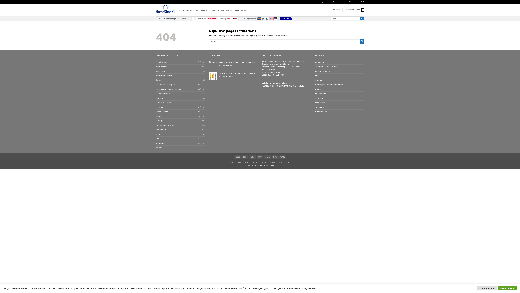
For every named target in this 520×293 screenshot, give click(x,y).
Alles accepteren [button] (507, 288)
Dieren (159, 80)
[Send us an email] (363, 2)
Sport (158, 134)
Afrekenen (319, 62)
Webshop (319, 107)
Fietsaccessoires (163, 94)
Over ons (229, 10)
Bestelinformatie (352, 2)
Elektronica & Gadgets (165, 84)
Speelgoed (161, 130)
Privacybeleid (341, 2)
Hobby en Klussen (163, 102)
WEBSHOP (189, 10)
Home (181, 10)
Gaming (159, 98)
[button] (354, 10)
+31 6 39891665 (294, 67)
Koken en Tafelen (163, 112)
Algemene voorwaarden (328, 2)
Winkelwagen (321, 112)
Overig (159, 121)
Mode (158, 116)
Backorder (160, 71)
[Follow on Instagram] (361, 2)
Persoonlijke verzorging (166, 125)
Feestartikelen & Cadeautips (168, 89)
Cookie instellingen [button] (486, 288)
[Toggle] (203, 62)
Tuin (157, 139)
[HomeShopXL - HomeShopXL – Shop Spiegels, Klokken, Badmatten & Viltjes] (165, 10)
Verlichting (160, 143)
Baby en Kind (161, 67)
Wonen (159, 147)
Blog (237, 10)
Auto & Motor (161, 62)
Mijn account (201, 10)
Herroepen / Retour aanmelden (329, 84)
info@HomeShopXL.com (278, 64)
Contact (244, 10)
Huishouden (161, 107)
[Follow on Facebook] (359, 2)
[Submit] (362, 18)
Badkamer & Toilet (164, 75)
